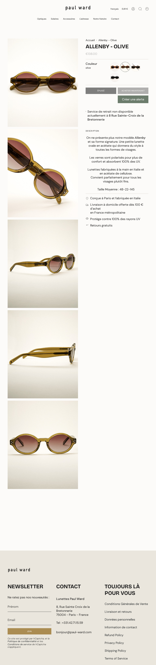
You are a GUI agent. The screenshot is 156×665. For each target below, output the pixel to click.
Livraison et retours (118, 612)
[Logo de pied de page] (19, 571)
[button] (42, 18)
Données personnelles (120, 619)
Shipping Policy (115, 651)
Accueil (90, 40)
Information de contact (121, 627)
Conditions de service (20, 644)
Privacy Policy (114, 643)
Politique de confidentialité (22, 641)
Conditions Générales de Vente (126, 604)
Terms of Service (116, 658)
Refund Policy (114, 635)
